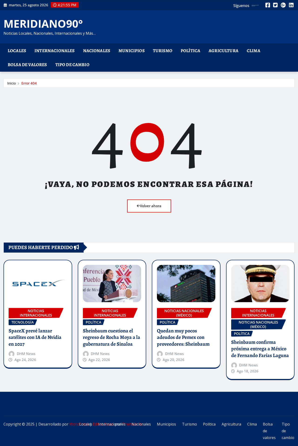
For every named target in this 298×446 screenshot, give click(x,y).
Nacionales (96, 50)
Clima (253, 50)
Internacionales (54, 50)
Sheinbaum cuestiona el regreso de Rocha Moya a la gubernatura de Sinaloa (111, 337)
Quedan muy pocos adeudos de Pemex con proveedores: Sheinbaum (183, 337)
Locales (17, 50)
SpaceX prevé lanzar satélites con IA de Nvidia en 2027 (35, 337)
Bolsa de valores (27, 64)
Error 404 (29, 83)
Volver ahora (150, 205)
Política (190, 50)
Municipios (132, 50)
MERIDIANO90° (43, 23)
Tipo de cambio (72, 64)
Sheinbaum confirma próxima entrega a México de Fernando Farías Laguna (260, 349)
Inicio (11, 83)
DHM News (26, 353)
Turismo (162, 50)
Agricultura (223, 50)
